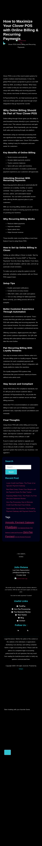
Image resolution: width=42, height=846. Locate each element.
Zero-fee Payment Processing (23, 536)
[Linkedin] (18, 630)
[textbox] (21, 748)
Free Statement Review (23, 527)
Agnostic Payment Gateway (19, 522)
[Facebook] (13, 630)
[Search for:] (18, 467)
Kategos (21, 668)
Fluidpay (11, 527)
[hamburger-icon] (37, 43)
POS (31, 527)
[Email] (23, 630)
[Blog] (28, 630)
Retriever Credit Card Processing (14, 532)
